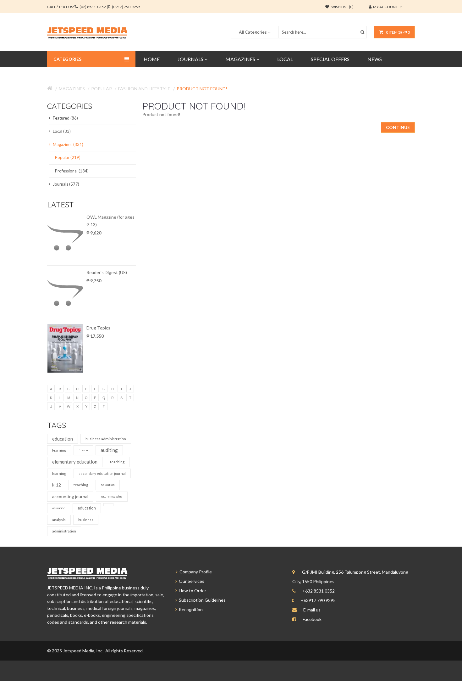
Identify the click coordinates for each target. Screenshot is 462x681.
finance (83, 450)
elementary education (74, 461)
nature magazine (112, 496)
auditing (109, 450)
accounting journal (70, 496)
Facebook (312, 619)
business (85, 520)
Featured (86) (65, 118)
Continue (398, 127)
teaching (117, 462)
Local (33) (61, 131)
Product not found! (202, 88)
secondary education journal (102, 473)
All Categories (253, 32)
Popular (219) (67, 157)
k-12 (56, 484)
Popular (101, 88)
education (62, 439)
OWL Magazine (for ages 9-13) (110, 220)
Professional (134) (72, 170)
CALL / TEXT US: (93, 6)
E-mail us (312, 609)
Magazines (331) (67, 144)
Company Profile (195, 571)
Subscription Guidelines (201, 600)
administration (64, 531)
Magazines (72, 88)
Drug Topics (98, 327)
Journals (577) (65, 184)
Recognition (190, 609)
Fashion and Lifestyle (144, 88)
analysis (59, 519)
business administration (105, 438)
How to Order (191, 590)
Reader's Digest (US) (106, 272)
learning (59, 450)
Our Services (190, 581)
